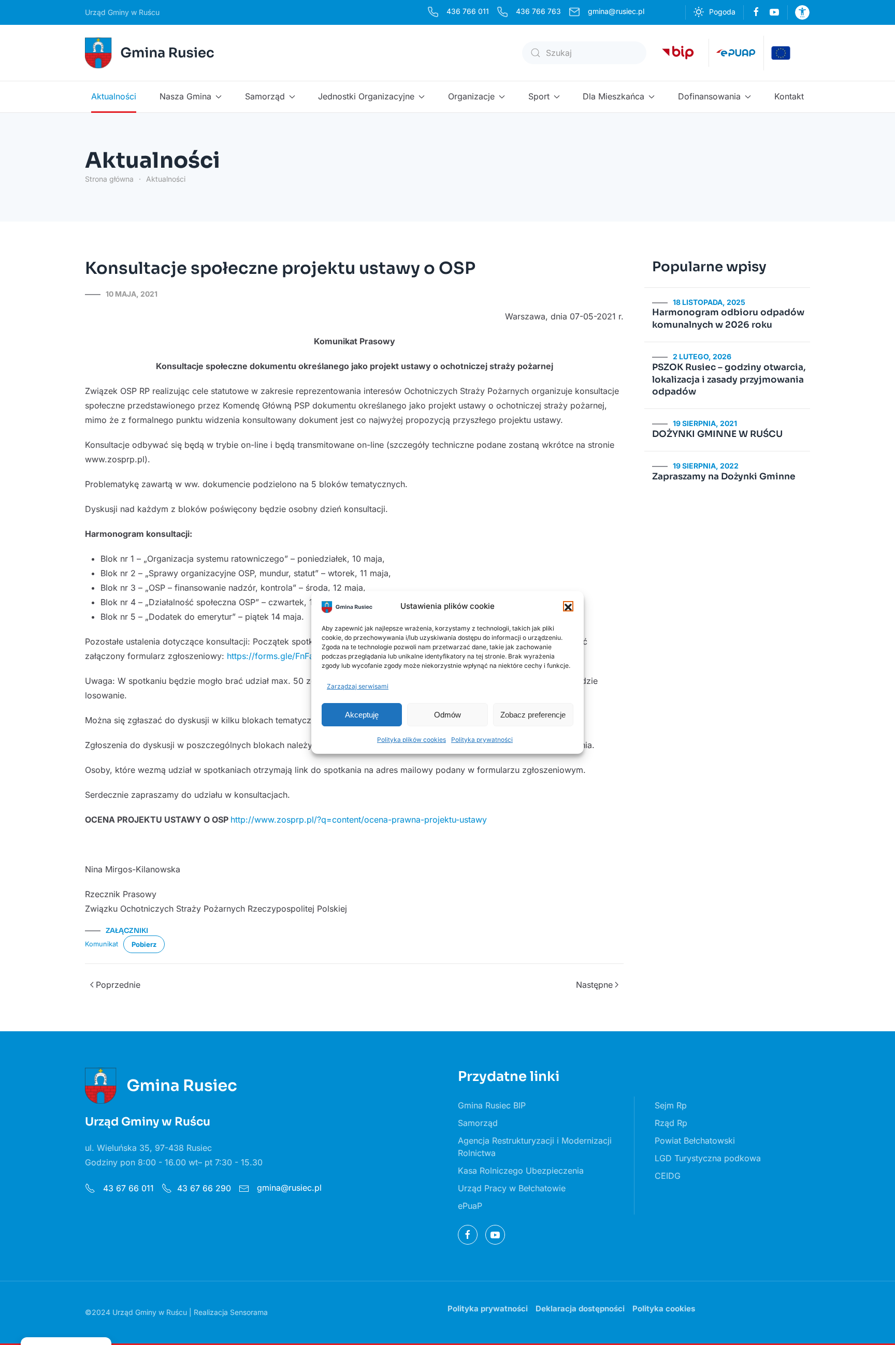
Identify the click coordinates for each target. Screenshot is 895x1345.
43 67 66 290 (204, 1188)
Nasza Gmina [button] (185, 96)
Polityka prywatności (482, 739)
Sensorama (249, 1312)
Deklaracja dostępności (580, 1308)
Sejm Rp (671, 1105)
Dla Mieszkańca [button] (613, 96)
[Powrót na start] (151, 52)
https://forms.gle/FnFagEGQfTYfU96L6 (303, 656)
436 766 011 (467, 11)
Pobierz (144, 944)
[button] (568, 606)
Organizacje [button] (471, 96)
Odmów (447, 714)
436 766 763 (538, 11)
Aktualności (113, 96)
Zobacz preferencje (533, 714)
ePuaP (470, 1206)
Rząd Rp (671, 1123)
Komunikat (101, 943)
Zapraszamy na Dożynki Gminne (724, 476)
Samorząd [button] (265, 96)
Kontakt (789, 96)
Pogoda (722, 11)
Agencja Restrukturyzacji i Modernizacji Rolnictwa (535, 1146)
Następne (594, 984)
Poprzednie (118, 984)
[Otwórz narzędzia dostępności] (802, 12)
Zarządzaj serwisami (357, 686)
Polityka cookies (663, 1308)
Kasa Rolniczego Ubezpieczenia (521, 1170)
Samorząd (478, 1123)
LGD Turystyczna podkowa (708, 1158)
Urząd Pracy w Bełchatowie (512, 1188)
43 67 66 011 (127, 1188)
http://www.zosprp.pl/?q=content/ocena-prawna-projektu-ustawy (358, 819)
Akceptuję (362, 714)
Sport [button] (539, 96)
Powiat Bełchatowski (695, 1140)
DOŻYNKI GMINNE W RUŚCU (717, 434)
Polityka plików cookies (411, 739)
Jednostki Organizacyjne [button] (366, 96)
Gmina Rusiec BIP (492, 1105)
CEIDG (668, 1176)
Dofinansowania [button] (709, 96)
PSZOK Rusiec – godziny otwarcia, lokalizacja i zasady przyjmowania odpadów (729, 380)
